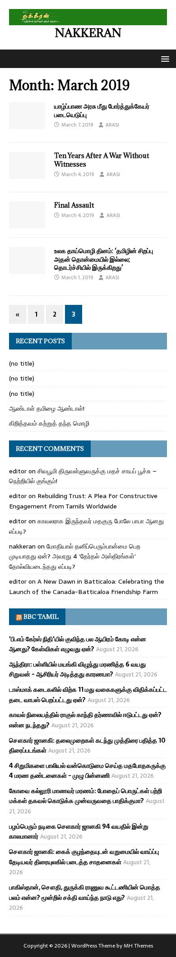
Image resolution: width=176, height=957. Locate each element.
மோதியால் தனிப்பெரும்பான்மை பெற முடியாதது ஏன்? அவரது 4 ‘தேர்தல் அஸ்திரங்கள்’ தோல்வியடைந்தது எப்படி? (74, 556)
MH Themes (138, 945)
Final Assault (74, 205)
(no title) (21, 363)
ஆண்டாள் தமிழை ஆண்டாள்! (46, 408)
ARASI (112, 125)
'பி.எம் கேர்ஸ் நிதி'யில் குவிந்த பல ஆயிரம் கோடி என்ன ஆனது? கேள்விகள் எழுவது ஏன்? (77, 644)
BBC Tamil (41, 616)
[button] (163, 58)
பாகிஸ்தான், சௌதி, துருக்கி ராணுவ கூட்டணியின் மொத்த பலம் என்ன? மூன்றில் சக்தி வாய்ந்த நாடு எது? (84, 892)
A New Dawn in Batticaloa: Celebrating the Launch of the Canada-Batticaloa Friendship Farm (86, 586)
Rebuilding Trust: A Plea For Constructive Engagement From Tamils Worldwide (83, 501)
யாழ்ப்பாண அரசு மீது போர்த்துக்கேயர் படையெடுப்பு (101, 110)
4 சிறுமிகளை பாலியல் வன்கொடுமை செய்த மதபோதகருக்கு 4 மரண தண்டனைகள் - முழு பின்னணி (87, 770)
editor (18, 471)
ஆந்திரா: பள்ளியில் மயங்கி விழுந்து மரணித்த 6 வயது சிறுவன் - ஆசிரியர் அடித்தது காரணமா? (77, 669)
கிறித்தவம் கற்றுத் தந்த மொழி (49, 423)
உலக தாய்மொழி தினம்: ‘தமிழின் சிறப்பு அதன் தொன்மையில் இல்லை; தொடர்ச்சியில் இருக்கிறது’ (103, 258)
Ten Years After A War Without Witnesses (101, 159)
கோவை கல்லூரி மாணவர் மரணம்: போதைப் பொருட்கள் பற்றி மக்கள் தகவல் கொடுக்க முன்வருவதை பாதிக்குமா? (85, 796)
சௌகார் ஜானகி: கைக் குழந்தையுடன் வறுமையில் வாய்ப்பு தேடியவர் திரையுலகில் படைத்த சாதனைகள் (84, 856)
